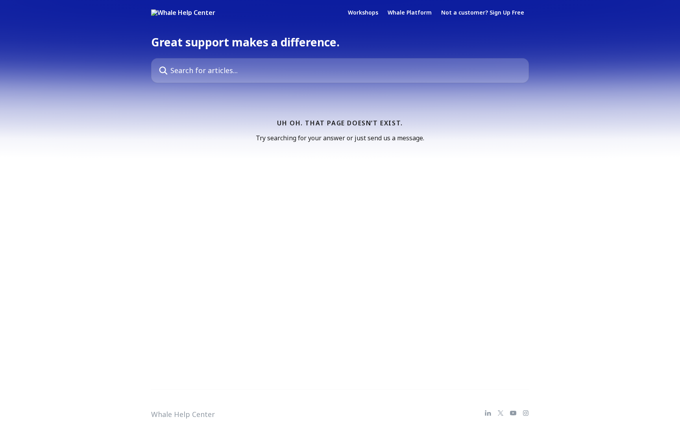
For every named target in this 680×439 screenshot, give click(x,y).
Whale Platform (410, 12)
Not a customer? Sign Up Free (482, 12)
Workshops (363, 12)
